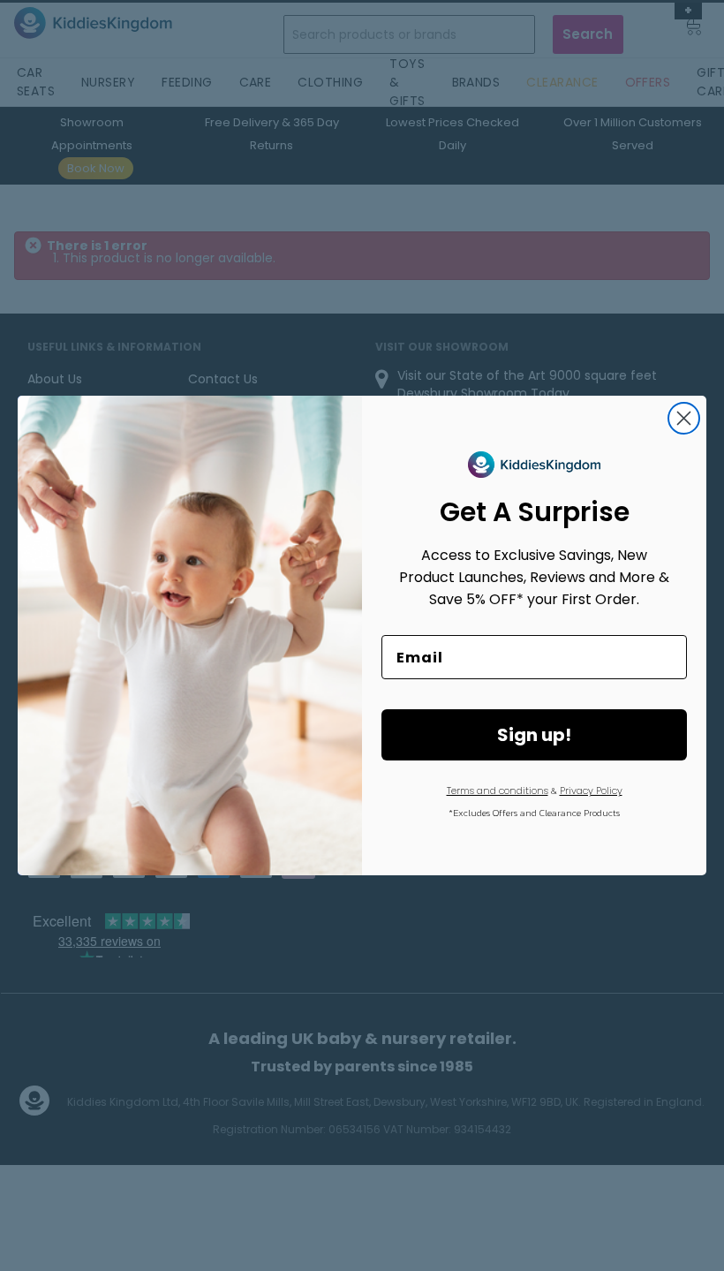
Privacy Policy (591, 790)
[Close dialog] (683, 418)
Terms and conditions (497, 790)
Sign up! (534, 735)
